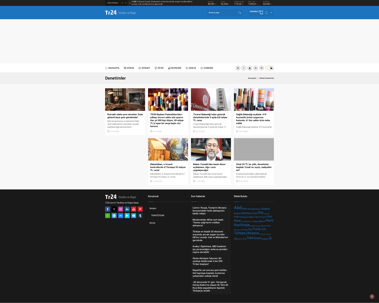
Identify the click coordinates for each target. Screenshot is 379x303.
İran (250, 238)
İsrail (257, 238)
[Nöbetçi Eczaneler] (244, 68)
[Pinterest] (140, 209)
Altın (244, 208)
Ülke (236, 239)
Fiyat (256, 217)
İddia (240, 239)
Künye (152, 223)
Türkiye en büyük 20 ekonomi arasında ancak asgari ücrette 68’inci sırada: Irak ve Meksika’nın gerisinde (161, 2)
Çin (264, 234)
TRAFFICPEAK (157, 215)
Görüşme (263, 217)
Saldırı (253, 226)
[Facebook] (107, 209)
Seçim (263, 226)
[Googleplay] (127, 215)
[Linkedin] (127, 209)
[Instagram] (120, 209)
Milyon (262, 221)
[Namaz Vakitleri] (238, 68)
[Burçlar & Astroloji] (250, 68)
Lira (243, 221)
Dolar (236, 216)
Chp (260, 213)
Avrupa (251, 208)
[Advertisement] (189, 41)
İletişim (153, 208)
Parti (269, 220)
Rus (237, 225)
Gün (269, 216)
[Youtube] (133, 209)
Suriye (245, 229)
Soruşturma (238, 230)
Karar (237, 220)
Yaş (260, 234)
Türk (263, 229)
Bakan (258, 209)
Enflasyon (244, 217)
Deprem (267, 214)
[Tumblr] (140, 215)
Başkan (265, 208)
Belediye (246, 213)
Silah (268, 226)
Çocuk (268, 234)
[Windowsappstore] (133, 215)
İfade (244, 239)
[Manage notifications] (372, 296)
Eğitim (251, 217)
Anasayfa (252, 78)
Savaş (258, 226)
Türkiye (239, 233)
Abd (238, 207)
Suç (250, 229)
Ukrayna (252, 233)
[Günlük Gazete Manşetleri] (255, 68)
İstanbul (265, 239)
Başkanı (237, 213)
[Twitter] (114, 209)
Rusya (245, 225)
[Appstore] (120, 215)
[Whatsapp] (107, 215)
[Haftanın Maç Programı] (261, 68)
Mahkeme (249, 222)
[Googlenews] (114, 215)
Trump (257, 229)
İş (270, 238)
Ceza (254, 213)
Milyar (255, 221)
